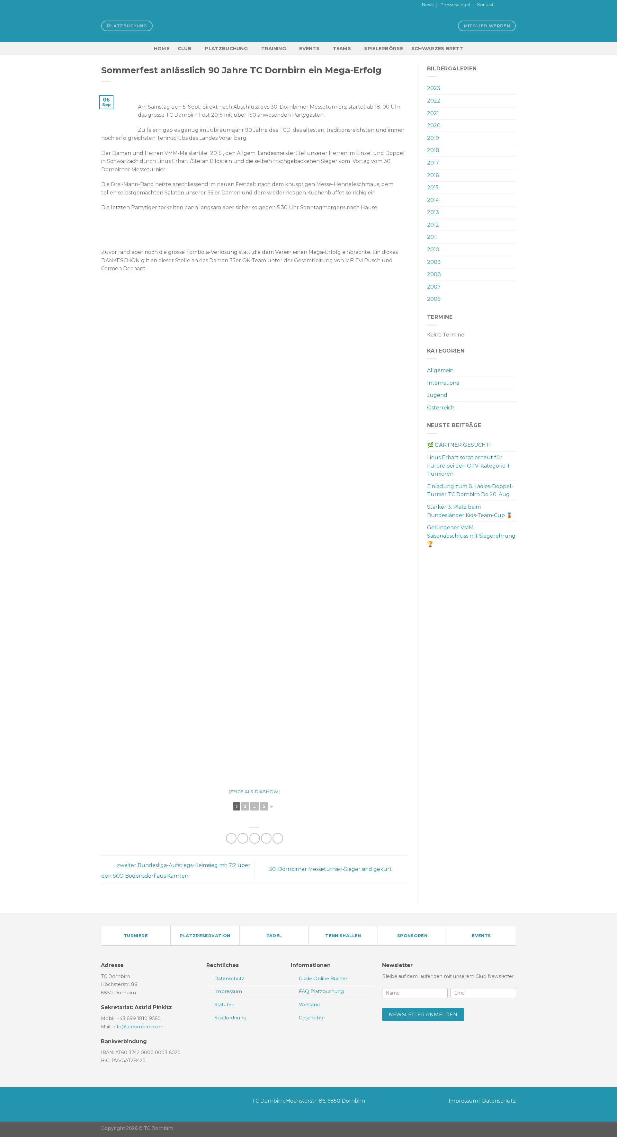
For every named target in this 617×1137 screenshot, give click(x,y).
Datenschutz (499, 1101)
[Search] (513, 48)
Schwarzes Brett (437, 48)
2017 (433, 163)
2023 (433, 88)
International (444, 383)
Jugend (437, 395)
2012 (433, 225)
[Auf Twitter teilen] (242, 838)
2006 (433, 299)
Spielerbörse (383, 48)
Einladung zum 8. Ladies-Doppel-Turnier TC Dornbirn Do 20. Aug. (470, 490)
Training (273, 48)
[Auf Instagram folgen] (506, 5)
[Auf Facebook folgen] (500, 5)
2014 (433, 200)
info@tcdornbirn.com (138, 1027)
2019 (433, 138)
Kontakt (485, 4)
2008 (434, 274)
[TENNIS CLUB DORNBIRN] (308, 26)
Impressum (463, 1101)
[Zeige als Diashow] (254, 791)
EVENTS (309, 48)
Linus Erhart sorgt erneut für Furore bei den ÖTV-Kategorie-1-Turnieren (469, 465)
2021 (433, 113)
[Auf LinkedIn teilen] (278, 838)
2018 (433, 150)
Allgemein (440, 370)
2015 (433, 187)
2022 (433, 101)
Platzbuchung (226, 48)
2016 (433, 175)
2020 (434, 125)
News (428, 4)
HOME (161, 48)
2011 (432, 237)
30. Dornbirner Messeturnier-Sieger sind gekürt (331, 869)
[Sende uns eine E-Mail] (512, 5)
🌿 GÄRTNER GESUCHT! (458, 445)
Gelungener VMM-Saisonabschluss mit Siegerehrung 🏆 (471, 535)
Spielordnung (230, 1018)
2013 (433, 212)
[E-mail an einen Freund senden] (254, 838)
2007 (434, 287)
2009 (434, 262)
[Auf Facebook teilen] (231, 838)
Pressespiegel (455, 4)
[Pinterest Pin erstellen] (266, 838)
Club (185, 48)
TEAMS (342, 48)
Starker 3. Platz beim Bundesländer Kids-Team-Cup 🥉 (470, 511)
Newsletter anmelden (423, 1014)
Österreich (440, 408)
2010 (433, 249)
